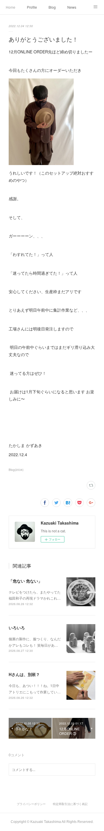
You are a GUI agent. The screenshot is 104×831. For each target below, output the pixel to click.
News (71, 7)
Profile (32, 7)
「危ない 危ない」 (25, 581)
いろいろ (17, 627)
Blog (52, 7)
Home (10, 7)
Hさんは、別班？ (24, 674)
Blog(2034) (16, 470)
